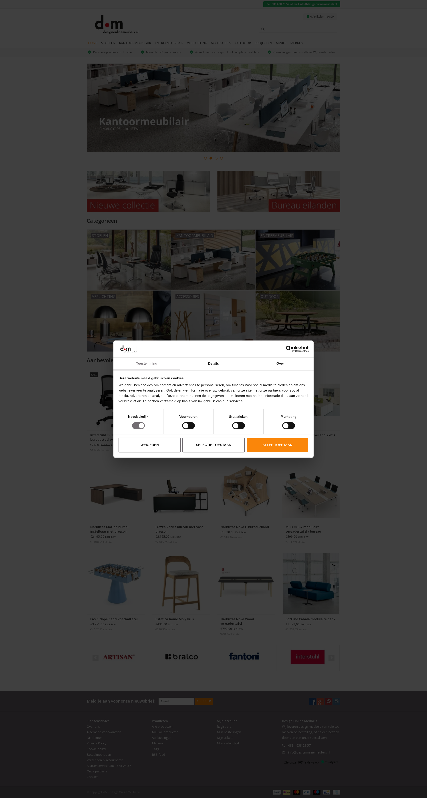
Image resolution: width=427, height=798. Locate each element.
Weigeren (150, 445)
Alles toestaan (277, 445)
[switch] (188, 425)
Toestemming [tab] (146, 364)
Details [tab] (213, 364)
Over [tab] (280, 364)
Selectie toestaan (213, 445)
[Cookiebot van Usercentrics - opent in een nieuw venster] (289, 348)
